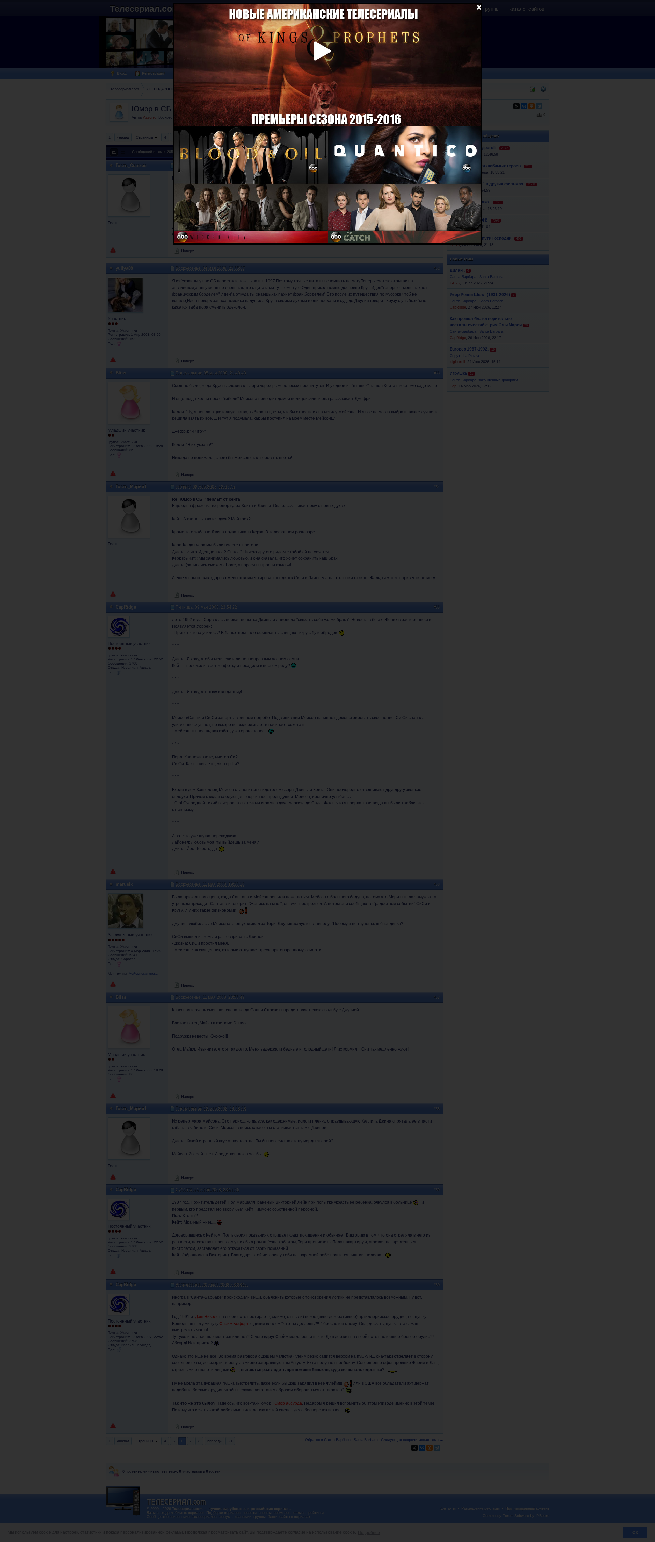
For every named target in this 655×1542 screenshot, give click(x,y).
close (479, 6)
